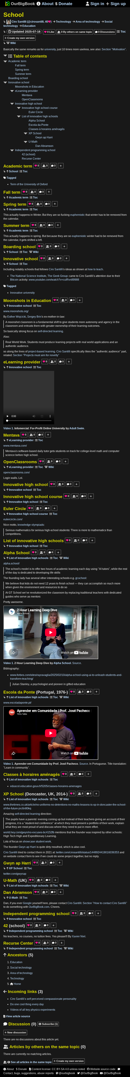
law (62, 316)
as (38, 49)
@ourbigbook (65, 1073)
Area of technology (87, 21)
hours (49, 568)
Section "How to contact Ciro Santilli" (105, 903)
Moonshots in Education (29, 86)
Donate (63, 3)
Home (15, 983)
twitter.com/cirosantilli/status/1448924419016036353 (87, 852)
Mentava (27, 95)
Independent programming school (35, 150)
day (88, 568)
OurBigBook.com (39, 906)
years (52, 583)
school (34, 455)
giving (98, 819)
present (81, 823)
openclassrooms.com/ (16, 472)
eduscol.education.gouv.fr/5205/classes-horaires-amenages (46, 786)
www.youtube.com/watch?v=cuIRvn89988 (54, 279)
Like (49, 31)
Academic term (17, 61)
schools (29, 269)
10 (63, 49)
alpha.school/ (11, 563)
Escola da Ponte (38, 124)
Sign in (95, 3)
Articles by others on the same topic (44, 1046)
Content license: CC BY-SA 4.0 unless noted (57, 1069)
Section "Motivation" (114, 49)
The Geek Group (58, 275)
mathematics (23, 530)
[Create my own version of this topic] (61, 165)
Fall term (20, 65)
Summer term (23, 73)
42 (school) (28, 154)
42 (14, 925)
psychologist (40, 684)
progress (10, 823)
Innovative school (18, 82)
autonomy (92, 322)
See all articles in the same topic (27, 1062)
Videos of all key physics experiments (32, 1009)
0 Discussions (105, 31)
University (58, 428)
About (45, 3)
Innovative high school (28, 103)
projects (70, 342)
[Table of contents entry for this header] (24, 171)
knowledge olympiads (31, 524)
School (13, 14)
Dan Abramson (44, 145)
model (25, 568)
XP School (35, 133)
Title (110, 763)
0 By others (74, 31)
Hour (20, 663)
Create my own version (21, 37)
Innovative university (22, 292)
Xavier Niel (78, 936)
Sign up (118, 3)
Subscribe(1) (48, 1024)
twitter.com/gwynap (14, 873)
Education (29, 25)
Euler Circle (36, 112)
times (69, 49)
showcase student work (37, 841)
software (23, 451)
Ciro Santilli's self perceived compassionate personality (43, 998)
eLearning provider (26, 90)
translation (119, 763)
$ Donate (21, 1069)
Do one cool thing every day (27, 1004)
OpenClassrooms (32, 99)
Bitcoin (14, 279)
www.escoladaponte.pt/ (17, 702)
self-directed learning (50, 331)
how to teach (95, 269)
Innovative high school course (40, 107)
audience (22, 346)
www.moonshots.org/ (15, 311)
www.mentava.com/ (15, 445)
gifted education (75, 684)
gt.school (80, 578)
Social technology (21, 967)
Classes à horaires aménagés (46, 129)
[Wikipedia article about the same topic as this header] (11, 43)
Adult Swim (76, 428)
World (15, 342)
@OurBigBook (87, 1073)
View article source (16, 1016)
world (90, 342)
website (11, 856)
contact (31, 852)
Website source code (101, 1069)
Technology (63, 21)
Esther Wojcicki (16, 316)
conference (46, 823)
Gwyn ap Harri (44, 137)
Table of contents (29, 56)
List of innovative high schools (40, 116)
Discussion (19, 1024)
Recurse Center (31, 158)
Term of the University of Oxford (29, 184)
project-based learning (41, 351)
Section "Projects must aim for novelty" (36, 355)
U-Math (33, 141)
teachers (98, 592)
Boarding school (18, 78)
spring (37, 236)
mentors (35, 596)
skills (57, 572)
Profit (38, 428)
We (7, 583)
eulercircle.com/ (12, 519)
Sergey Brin (34, 316)
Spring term (22, 69)
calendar (13, 218)
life (51, 572)
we (44, 856)
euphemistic (77, 214)
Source (76, 663)
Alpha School (37, 120)
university (50, 49)
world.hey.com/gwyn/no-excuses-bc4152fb (28, 832)
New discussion (16, 1032)
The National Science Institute (28, 275)
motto (13, 524)
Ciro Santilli (56, 269)
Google (27, 903)
